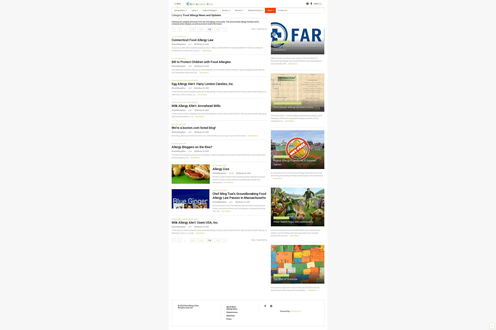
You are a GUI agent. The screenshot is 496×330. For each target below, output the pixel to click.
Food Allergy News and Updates (185, 80)
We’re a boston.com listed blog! (194, 128)
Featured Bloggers (210, 10)
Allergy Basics (179, 10)
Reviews (238, 10)
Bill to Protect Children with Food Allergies (201, 62)
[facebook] (311, 3)
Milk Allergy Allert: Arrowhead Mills (196, 106)
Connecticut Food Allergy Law (192, 40)
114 (201, 29)
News (270, 10)
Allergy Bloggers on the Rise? (192, 147)
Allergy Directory (254, 10)
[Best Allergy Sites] (199, 5)
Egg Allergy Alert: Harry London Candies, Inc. (203, 84)
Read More (206, 51)
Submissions (232, 312)
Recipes (225, 10)
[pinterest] (307, 3)
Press (229, 319)
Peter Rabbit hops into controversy (293, 221)
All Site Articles (179, 36)
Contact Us (282, 10)
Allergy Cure (221, 169)
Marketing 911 (296, 311)
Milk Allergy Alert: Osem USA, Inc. (195, 222)
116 (217, 29)
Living (194, 10)
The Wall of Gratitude (285, 279)
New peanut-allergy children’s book (293, 107)
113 (192, 29)
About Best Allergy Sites (231, 308)
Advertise (230, 316)
